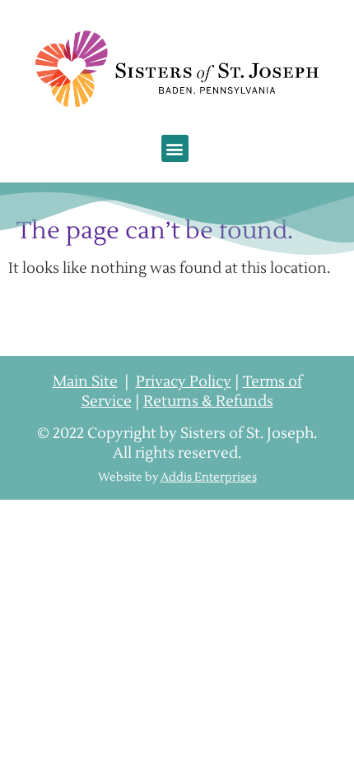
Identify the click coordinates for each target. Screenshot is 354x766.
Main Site (85, 381)
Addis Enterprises (209, 477)
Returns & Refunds (208, 401)
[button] (175, 148)
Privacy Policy (183, 381)
